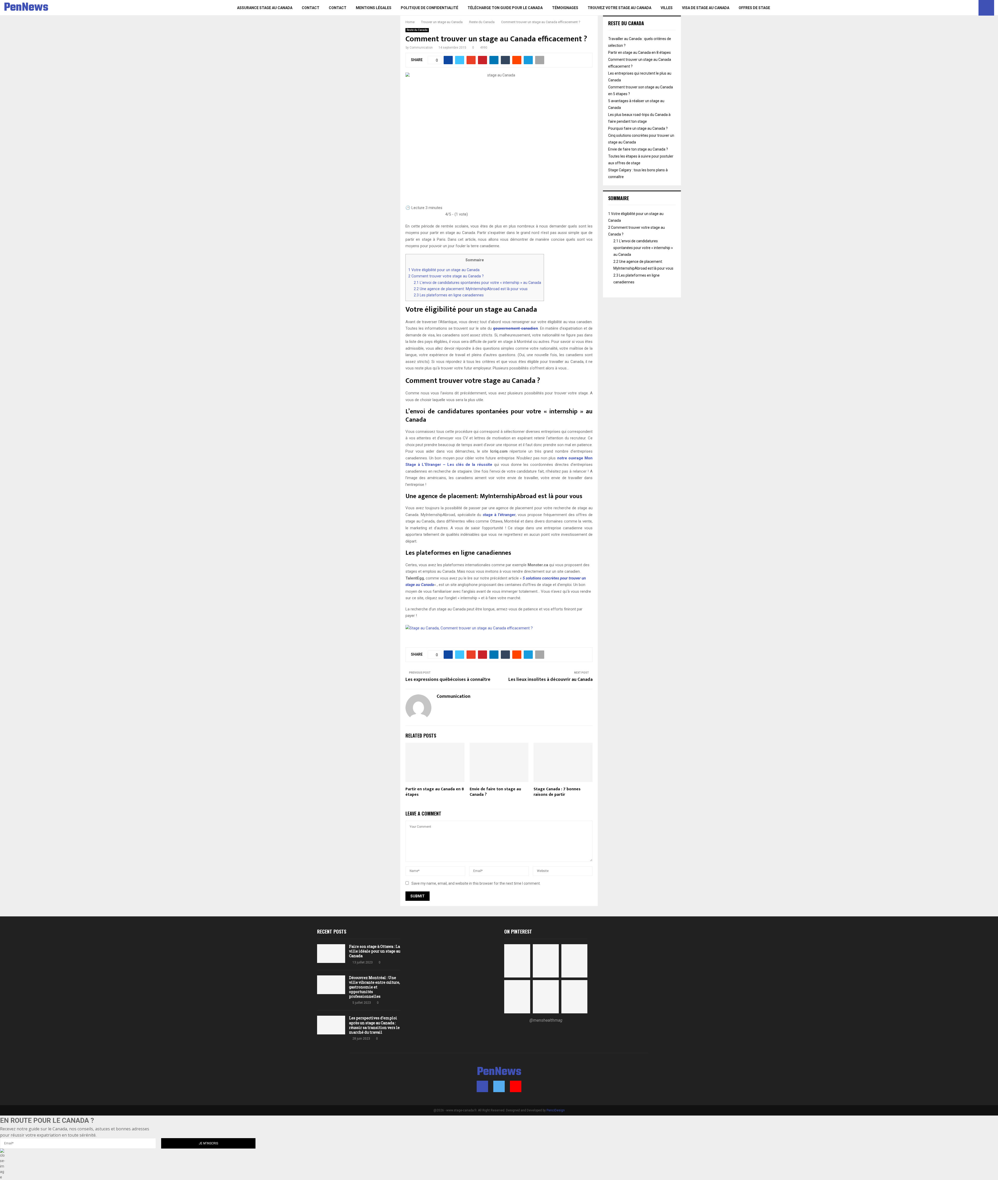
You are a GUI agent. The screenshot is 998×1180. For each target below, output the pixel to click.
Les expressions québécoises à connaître (447, 679)
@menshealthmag (545, 1020)
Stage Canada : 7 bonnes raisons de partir (557, 792)
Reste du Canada (417, 30)
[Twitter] (967, 8)
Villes (667, 8)
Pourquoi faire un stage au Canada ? (638, 128)
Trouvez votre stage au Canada (619, 8)
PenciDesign (556, 1110)
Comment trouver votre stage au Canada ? (446, 276)
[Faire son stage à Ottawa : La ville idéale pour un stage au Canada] (331, 953)
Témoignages (565, 8)
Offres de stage (754, 8)
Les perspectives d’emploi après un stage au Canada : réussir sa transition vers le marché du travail (374, 1025)
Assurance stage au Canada (264, 8)
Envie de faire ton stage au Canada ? (495, 792)
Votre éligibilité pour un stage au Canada (444, 270)
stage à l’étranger (499, 514)
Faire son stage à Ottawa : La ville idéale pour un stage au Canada (374, 951)
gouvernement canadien (515, 328)
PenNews (26, 8)
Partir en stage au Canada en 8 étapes (434, 792)
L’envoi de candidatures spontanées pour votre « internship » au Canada (477, 283)
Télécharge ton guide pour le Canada (505, 8)
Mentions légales (373, 8)
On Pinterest (518, 931)
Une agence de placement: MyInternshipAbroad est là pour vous (471, 289)
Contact (310, 8)
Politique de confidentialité (429, 8)
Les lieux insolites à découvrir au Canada (550, 679)
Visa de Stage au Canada (705, 8)
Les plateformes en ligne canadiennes (449, 295)
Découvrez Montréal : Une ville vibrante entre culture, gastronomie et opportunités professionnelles (374, 987)
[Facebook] (961, 8)
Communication (421, 47)
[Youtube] (973, 8)
